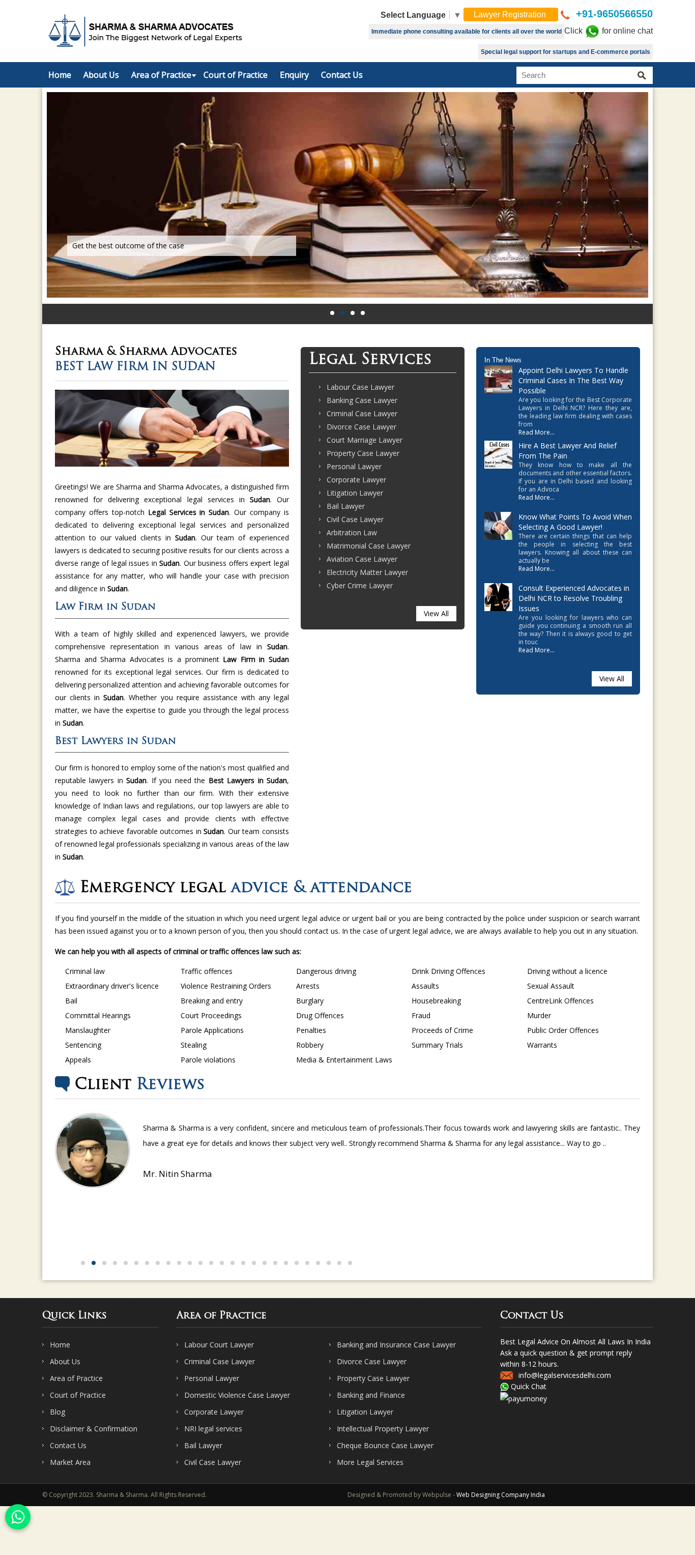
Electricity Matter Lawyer (367, 572)
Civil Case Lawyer (355, 519)
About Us (101, 74)
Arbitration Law (352, 532)
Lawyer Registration (511, 14)
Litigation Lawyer (355, 493)
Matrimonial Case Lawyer (369, 546)
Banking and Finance (371, 1395)
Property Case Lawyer (363, 453)
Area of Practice (161, 74)
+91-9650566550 (613, 13)
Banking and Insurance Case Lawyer (396, 1344)
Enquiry (294, 74)
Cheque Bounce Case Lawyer (385, 1445)
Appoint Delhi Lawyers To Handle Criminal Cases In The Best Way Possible (573, 380)
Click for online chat (608, 30)
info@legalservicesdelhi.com (564, 1375)
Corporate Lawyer (356, 479)
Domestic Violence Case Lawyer (237, 1395)
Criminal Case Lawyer (362, 413)
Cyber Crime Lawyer (360, 585)
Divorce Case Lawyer (361, 426)
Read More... (536, 432)
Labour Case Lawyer (360, 387)
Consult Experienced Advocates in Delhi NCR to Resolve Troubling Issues (573, 598)
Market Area (70, 1462)
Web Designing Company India (500, 1494)
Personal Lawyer (354, 466)
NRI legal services (213, 1428)
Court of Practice (236, 74)
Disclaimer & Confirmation (93, 1428)
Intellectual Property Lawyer (383, 1428)
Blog (57, 1412)
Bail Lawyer (346, 506)
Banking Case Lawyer (362, 400)
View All (436, 613)
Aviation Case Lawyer (362, 559)
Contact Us (342, 74)
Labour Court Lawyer (219, 1344)
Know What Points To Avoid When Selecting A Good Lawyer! (575, 522)
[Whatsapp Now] (18, 1517)
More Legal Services (370, 1462)
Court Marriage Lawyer (364, 440)
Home (59, 74)
